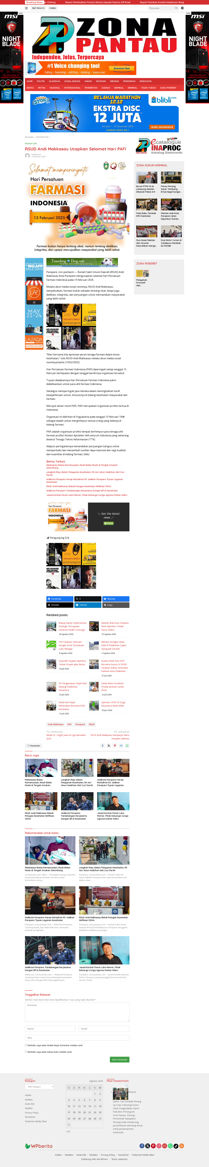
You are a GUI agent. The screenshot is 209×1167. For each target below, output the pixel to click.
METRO (41, 87)
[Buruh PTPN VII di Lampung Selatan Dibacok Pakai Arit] (146, 177)
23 (100, 1112)
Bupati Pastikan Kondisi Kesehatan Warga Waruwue (135, 2)
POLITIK (41, 81)
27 (84, 1118)
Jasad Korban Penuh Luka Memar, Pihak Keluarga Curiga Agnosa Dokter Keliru (86, 495)
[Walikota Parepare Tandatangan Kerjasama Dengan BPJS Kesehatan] (77, 801)
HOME (30, 81)
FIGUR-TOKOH (149, 87)
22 (95, 1112)
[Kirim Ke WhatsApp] (127, 745)
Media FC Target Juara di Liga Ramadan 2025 (66, 735)
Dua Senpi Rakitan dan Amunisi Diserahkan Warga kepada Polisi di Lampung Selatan (146, 243)
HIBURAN (114, 81)
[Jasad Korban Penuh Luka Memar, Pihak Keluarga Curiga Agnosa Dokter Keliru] (113, 801)
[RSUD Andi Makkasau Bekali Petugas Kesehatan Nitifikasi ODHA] (41, 801)
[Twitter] (147, 1146)
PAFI (69, 724)
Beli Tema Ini (38, 8)
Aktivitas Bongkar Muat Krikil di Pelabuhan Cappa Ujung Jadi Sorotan (113, 645)
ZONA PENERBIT (168, 87)
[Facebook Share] (102, 745)
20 (84, 1112)
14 (89, 1106)
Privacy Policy (31, 1112)
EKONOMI (101, 81)
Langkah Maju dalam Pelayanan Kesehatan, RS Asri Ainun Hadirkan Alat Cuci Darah (85, 473)
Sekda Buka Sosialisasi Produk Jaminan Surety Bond (112, 687)
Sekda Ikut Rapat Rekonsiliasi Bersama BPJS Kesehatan (72, 706)
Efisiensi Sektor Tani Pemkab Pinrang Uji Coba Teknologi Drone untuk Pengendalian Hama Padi (127, 1102)
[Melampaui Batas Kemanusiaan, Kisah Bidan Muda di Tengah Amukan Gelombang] (41, 768)
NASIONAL (55, 87)
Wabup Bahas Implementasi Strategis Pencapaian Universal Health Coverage (72, 626)
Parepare (80, 724)
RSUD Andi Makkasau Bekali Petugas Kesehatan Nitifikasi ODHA (78, 486)
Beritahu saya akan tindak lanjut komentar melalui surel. (55, 1045)
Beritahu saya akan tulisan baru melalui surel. (50, 1051)
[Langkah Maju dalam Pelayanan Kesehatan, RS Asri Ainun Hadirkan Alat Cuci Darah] (77, 768)
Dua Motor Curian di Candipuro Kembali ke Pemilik (171, 243)
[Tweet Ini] (108, 745)
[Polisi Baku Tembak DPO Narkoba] (146, 204)
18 (74, 1112)
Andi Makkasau (55, 724)
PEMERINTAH (91, 87)
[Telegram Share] (121, 745)
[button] (176, 8)
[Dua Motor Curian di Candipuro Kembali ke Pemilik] (171, 231)
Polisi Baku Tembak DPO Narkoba (146, 214)
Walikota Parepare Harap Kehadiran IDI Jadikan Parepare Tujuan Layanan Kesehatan (84, 480)
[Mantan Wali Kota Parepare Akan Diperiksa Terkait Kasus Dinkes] (171, 204)
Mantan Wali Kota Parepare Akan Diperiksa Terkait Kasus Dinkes (115, 626)
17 (69, 1112)
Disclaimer (30, 1116)
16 (100, 1106)
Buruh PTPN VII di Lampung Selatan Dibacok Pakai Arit (145, 189)
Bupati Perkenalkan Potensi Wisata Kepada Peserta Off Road (64, 2)
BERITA (30, 87)
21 (89, 1112)
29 (95, 1118)
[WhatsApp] (170, 1146)
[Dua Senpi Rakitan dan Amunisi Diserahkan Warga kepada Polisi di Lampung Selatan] (146, 231)
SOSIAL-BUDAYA (72, 81)
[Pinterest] (153, 1146)
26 (79, 1118)
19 (79, 1112)
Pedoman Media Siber (36, 1121)
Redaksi (29, 1099)
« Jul (68, 1131)
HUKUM (88, 81)
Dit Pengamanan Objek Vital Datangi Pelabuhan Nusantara (72, 687)
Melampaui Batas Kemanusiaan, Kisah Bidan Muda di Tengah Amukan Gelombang (82, 466)
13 (84, 1106)
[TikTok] (176, 1146)
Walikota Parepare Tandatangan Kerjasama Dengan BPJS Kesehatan (82, 490)
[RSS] (181, 1146)
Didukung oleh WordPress (94, 1159)
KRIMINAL (119, 87)
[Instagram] (159, 1146)
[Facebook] (142, 1146)
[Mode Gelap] (182, 8)
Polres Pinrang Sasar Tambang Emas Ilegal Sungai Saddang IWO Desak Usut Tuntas (170, 189)
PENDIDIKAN (129, 81)
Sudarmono (36, 154)
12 (79, 1106)
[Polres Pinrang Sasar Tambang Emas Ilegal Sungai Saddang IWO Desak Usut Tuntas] (171, 177)
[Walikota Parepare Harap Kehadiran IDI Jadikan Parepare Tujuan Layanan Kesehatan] (113, 768)
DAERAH (106, 87)
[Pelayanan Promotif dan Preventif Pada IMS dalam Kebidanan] (142, 273)
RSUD (92, 724)
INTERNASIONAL (72, 87)
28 (89, 1118)
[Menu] (27, 8)
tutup (21, 13)
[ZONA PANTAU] (104, 37)
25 (74, 1118)
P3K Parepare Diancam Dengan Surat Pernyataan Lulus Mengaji (71, 645)
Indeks (53, 8)
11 (74, 1106)
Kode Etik (29, 1103)
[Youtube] (164, 1146)
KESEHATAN (145, 81)
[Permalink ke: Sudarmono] (27, 155)
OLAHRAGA (54, 81)
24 (69, 1118)
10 (69, 1106)
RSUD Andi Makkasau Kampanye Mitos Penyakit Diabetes (110, 735)
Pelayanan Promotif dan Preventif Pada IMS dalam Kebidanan (141, 282)
